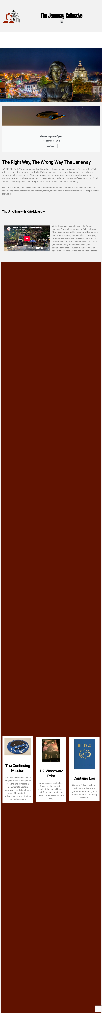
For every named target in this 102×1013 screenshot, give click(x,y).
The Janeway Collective (61, 16)
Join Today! (51, 146)
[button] (61, 21)
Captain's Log (84, 778)
